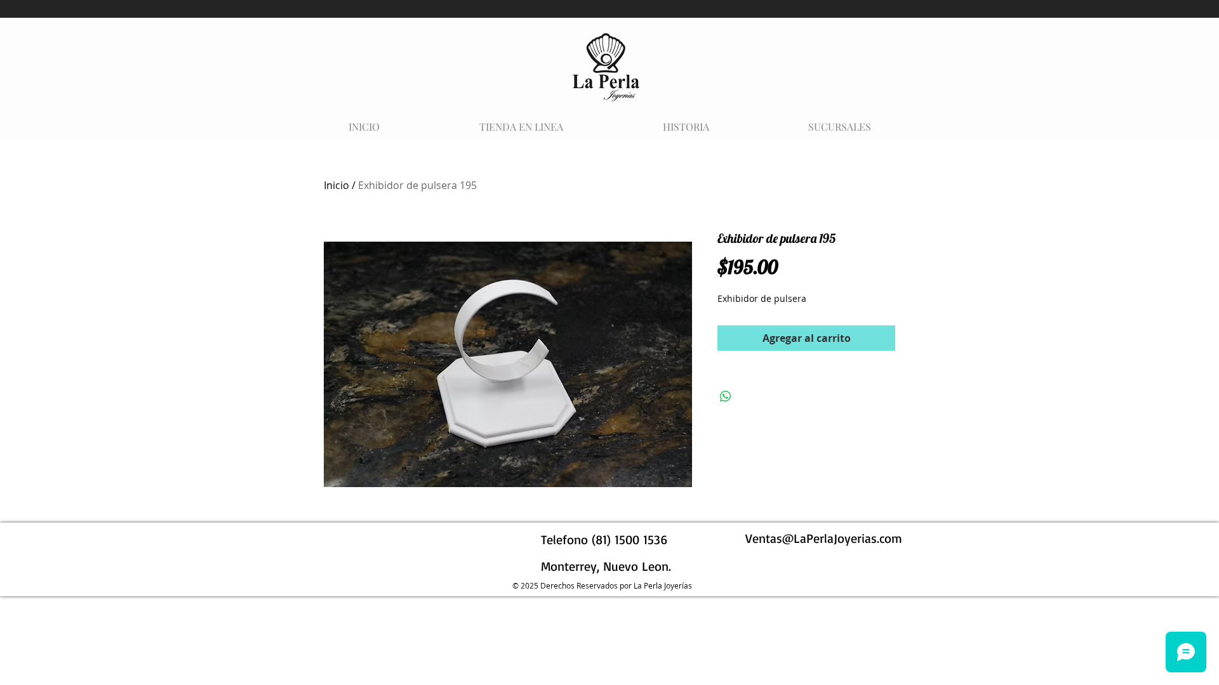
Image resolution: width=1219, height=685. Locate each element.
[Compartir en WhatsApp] (725, 396)
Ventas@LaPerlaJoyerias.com (823, 538)
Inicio (336, 185)
